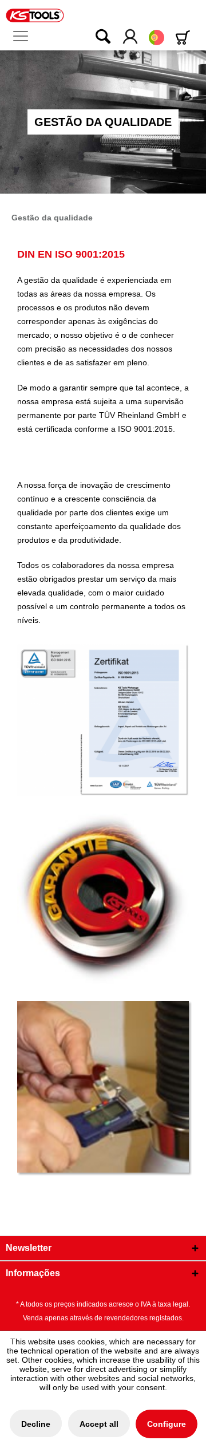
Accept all (99, 1424)
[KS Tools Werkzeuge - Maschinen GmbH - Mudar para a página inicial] (35, 15)
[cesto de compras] (184, 37)
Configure (166, 1424)
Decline (35, 1424)
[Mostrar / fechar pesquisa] (95, 37)
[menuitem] (25, 36)
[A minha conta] (131, 37)
